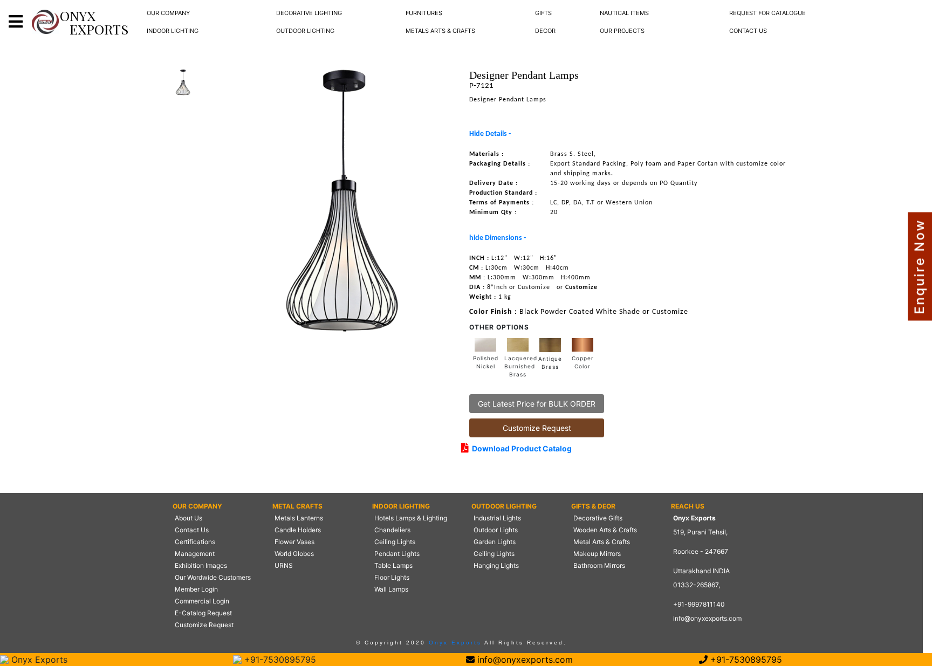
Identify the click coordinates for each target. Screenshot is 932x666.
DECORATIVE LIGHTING (309, 13)
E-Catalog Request (203, 613)
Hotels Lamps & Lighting (410, 518)
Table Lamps (393, 565)
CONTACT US (748, 31)
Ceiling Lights (394, 542)
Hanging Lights (496, 565)
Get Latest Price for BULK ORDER (536, 403)
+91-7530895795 (279, 659)
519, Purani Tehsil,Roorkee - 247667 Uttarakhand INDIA (701, 551)
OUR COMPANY (168, 13)
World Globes (294, 554)
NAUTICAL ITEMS (624, 13)
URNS (284, 565)
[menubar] (168, 13)
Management (195, 554)
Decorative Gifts (597, 518)
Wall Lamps (391, 589)
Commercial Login (202, 601)
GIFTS (543, 13)
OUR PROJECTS (622, 31)
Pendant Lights (397, 554)
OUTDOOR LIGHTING (305, 31)
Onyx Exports (454, 643)
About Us (188, 518)
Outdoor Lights (496, 530)
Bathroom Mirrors (599, 565)
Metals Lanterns (299, 518)
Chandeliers (392, 530)
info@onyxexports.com (707, 618)
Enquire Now (919, 266)
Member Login (196, 589)
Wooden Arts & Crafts (605, 530)
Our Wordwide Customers (213, 577)
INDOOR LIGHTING (172, 31)
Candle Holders (298, 530)
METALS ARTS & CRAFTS (440, 31)
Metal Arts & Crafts (601, 542)
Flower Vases (294, 542)
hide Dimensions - (497, 238)
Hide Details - (490, 134)
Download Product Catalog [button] (520, 448)
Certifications (195, 542)
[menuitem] (168, 13)
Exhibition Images (201, 565)
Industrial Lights (497, 518)
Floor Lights (391, 577)
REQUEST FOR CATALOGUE (767, 13)
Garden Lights (495, 542)
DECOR (545, 31)
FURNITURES (424, 13)
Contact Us (192, 530)
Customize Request (537, 427)
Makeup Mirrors (597, 554)
